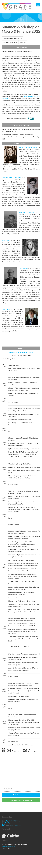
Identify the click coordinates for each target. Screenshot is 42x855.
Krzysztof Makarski (26, 212)
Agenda (23, 42)
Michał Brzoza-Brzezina (28, 147)
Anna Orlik (5, 240)
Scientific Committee (10, 42)
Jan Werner (24, 268)
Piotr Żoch (6, 309)
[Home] (16, 6)
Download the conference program (21, 352)
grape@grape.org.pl (8, 846)
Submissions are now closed (21, 795)
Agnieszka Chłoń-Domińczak (11, 178)
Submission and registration (12, 38)
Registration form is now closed (21, 800)
